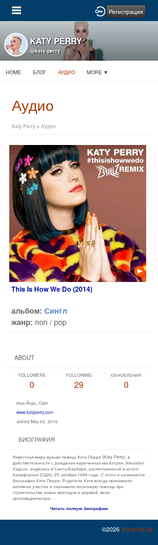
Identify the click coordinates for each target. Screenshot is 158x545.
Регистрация (126, 11)
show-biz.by (137, 529)
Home (13, 71)
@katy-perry (45, 50)
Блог (39, 71)
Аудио (66, 71)
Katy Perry (23, 125)
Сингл (55, 310)
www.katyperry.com (34, 412)
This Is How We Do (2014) (51, 289)
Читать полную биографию (79, 508)
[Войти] (100, 10)
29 (79, 381)
